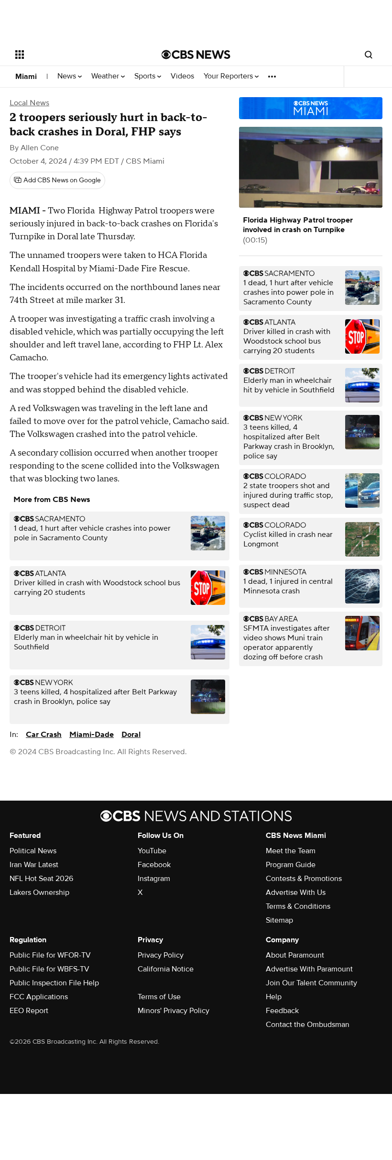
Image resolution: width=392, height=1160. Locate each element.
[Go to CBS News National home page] (196, 54)
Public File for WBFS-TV (49, 969)
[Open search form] (368, 54)
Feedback (282, 1011)
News (67, 76)
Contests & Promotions (304, 878)
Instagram (154, 878)
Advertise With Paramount (309, 969)
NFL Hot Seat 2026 (41, 878)
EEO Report (29, 1011)
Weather (106, 76)
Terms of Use (159, 997)
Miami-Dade (91, 734)
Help (274, 997)
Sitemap (279, 920)
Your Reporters (229, 76)
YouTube (152, 851)
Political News (33, 851)
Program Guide (291, 865)
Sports (145, 76)
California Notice (166, 969)
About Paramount (295, 955)
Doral (131, 734)
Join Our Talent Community (311, 983)
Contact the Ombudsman (307, 1024)
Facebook (154, 865)
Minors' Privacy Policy (173, 1011)
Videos (182, 76)
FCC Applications (39, 997)
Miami (26, 76)
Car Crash (44, 734)
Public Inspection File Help (54, 983)
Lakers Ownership (39, 892)
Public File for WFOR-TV (50, 955)
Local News (29, 103)
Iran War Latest (34, 865)
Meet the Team (291, 851)
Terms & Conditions (298, 906)
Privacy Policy (161, 955)
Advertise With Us (296, 892)
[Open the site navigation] (75, 54)
